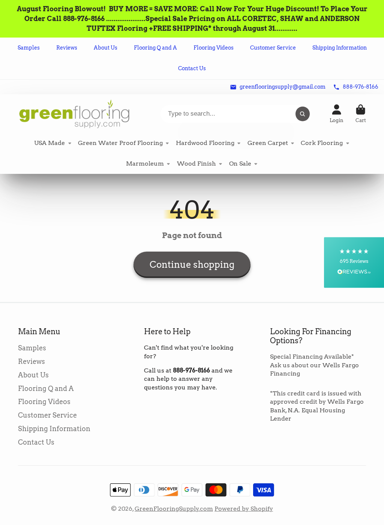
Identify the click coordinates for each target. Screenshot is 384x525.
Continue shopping (192, 264)
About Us (105, 48)
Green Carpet (268, 142)
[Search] (303, 114)
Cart (361, 113)
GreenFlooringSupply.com (174, 508)
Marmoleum (145, 163)
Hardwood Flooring (205, 142)
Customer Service (273, 48)
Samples (29, 48)
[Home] (74, 113)
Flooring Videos (214, 48)
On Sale (240, 163)
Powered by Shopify (243, 508)
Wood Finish (196, 163)
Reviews (66, 48)
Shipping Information (339, 48)
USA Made (49, 142)
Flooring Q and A (155, 48)
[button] (354, 262)
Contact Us (192, 68)
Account (337, 113)
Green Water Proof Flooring (120, 142)
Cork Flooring (322, 142)
